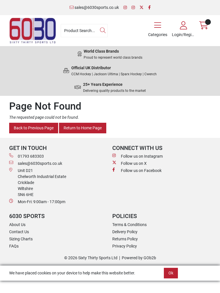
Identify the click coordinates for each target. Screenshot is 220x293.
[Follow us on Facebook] (149, 7)
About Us (17, 224)
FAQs (14, 246)
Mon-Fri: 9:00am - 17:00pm (41, 201)
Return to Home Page (83, 128)
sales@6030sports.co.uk (96, 7)
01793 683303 (31, 156)
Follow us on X (134, 163)
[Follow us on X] (141, 7)
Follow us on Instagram (142, 156)
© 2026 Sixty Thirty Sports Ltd (90, 258)
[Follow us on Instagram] (125, 7)
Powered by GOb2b (139, 258)
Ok (170, 273)
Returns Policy (125, 239)
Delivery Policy (125, 231)
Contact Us (19, 231)
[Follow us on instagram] (133, 7)
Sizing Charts (21, 239)
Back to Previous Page (34, 128)
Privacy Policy (124, 246)
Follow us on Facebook (141, 170)
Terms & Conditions (129, 224)
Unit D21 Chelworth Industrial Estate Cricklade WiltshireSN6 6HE (42, 182)
